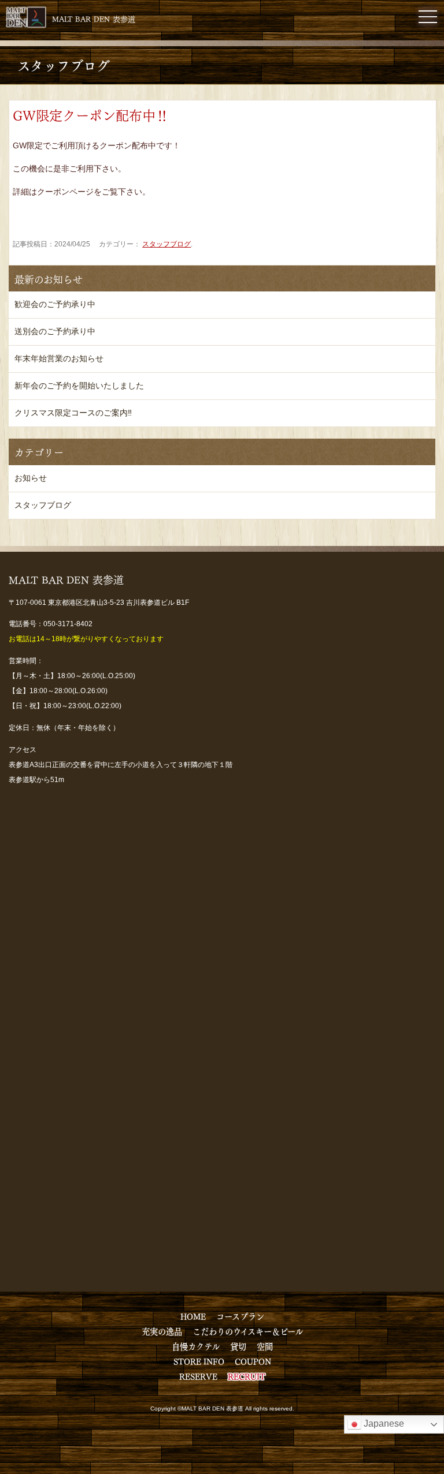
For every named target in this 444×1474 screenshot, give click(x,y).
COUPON (253, 1361)
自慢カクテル (196, 1346)
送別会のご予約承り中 (54, 331)
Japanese (382, 1423)
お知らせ (30, 477)
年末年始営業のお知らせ (58, 358)
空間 (265, 1346)
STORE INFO (198, 1361)
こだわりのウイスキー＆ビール (248, 1331)
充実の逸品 (162, 1331)
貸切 (238, 1346)
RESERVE (198, 1376)
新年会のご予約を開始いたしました (79, 385)
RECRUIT (246, 1376)
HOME (193, 1316)
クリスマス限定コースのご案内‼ (73, 412)
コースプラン (240, 1316)
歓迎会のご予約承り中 (54, 304)
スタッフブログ (166, 244)
